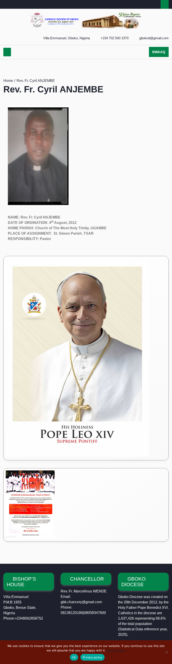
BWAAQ (158, 52)
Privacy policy (116, 650)
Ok (74, 657)
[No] (166, 652)
